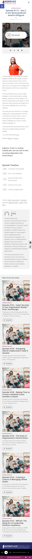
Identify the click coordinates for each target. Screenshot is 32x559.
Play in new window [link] (13, 200)
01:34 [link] (5, 173)
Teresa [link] (12, 19)
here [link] (17, 135)
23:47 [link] (5, 189)
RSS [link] (25, 202)
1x (28, 552)
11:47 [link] (5, 185)
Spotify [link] (21, 202)
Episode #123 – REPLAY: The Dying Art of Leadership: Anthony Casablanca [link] (14, 523)
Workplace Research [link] (16, 8)
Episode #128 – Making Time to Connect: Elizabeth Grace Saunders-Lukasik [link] (16, 394)
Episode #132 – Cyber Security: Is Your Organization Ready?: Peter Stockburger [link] (15, 307)
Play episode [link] (9, 320)
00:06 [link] (5, 168)
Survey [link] (16, 138)
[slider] (19, 552)
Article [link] (10, 138)
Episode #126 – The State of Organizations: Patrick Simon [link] (15, 437)
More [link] (4, 205)
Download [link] (23, 200)
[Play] (6, 552)
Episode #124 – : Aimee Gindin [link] (14, 479)
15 (2, 552)
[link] (2, 6)
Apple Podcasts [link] (13, 202)
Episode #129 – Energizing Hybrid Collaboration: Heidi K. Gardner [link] (15, 350)
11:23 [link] (5, 179)
